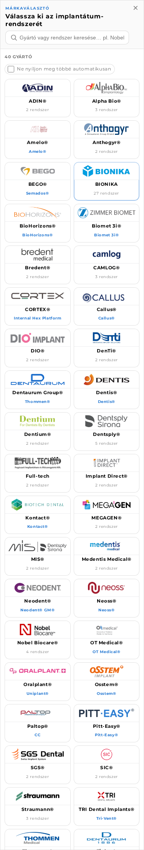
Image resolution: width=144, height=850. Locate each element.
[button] (38, 98)
